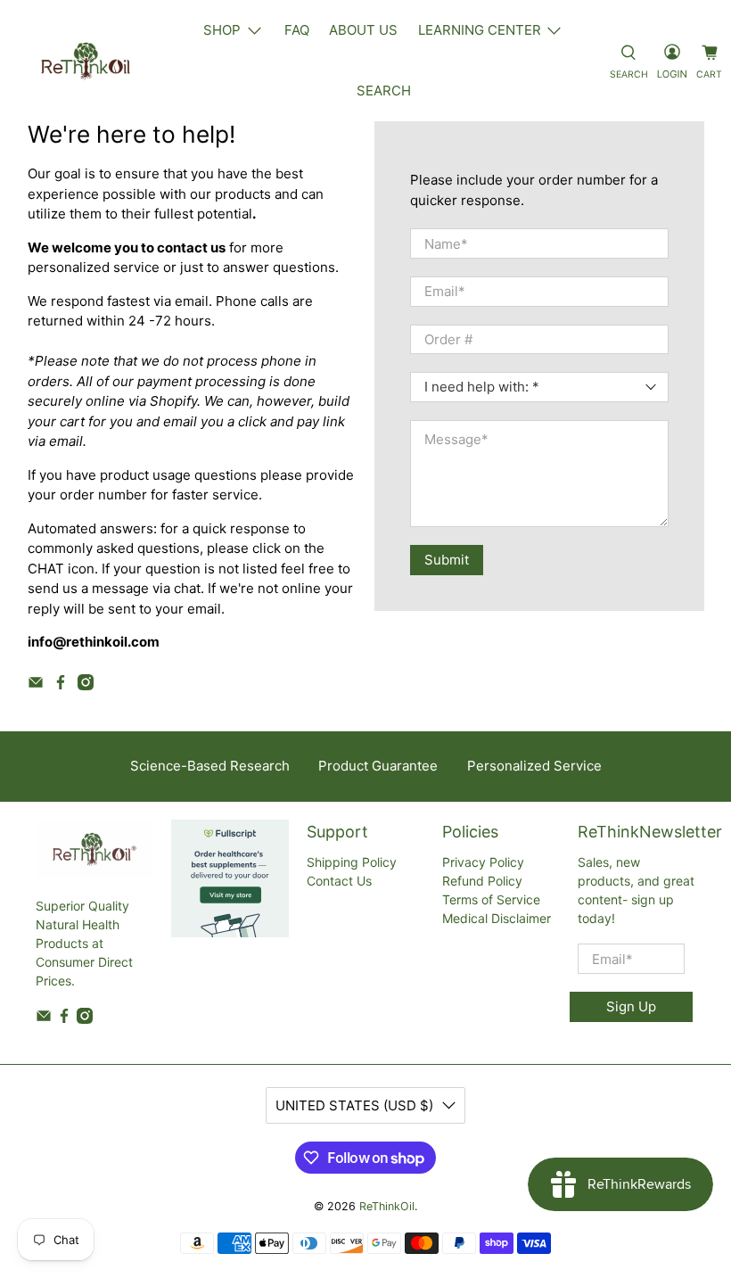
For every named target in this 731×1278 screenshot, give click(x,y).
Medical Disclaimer (496, 918)
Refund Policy (482, 880)
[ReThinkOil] (85, 60)
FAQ (296, 29)
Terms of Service (491, 899)
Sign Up (631, 1006)
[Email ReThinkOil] (36, 685)
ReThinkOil (387, 1206)
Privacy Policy (483, 862)
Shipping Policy (352, 862)
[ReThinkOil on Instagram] (86, 685)
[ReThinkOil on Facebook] (61, 685)
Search (384, 90)
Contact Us (339, 880)
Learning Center (479, 29)
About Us (363, 29)
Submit (446, 559)
